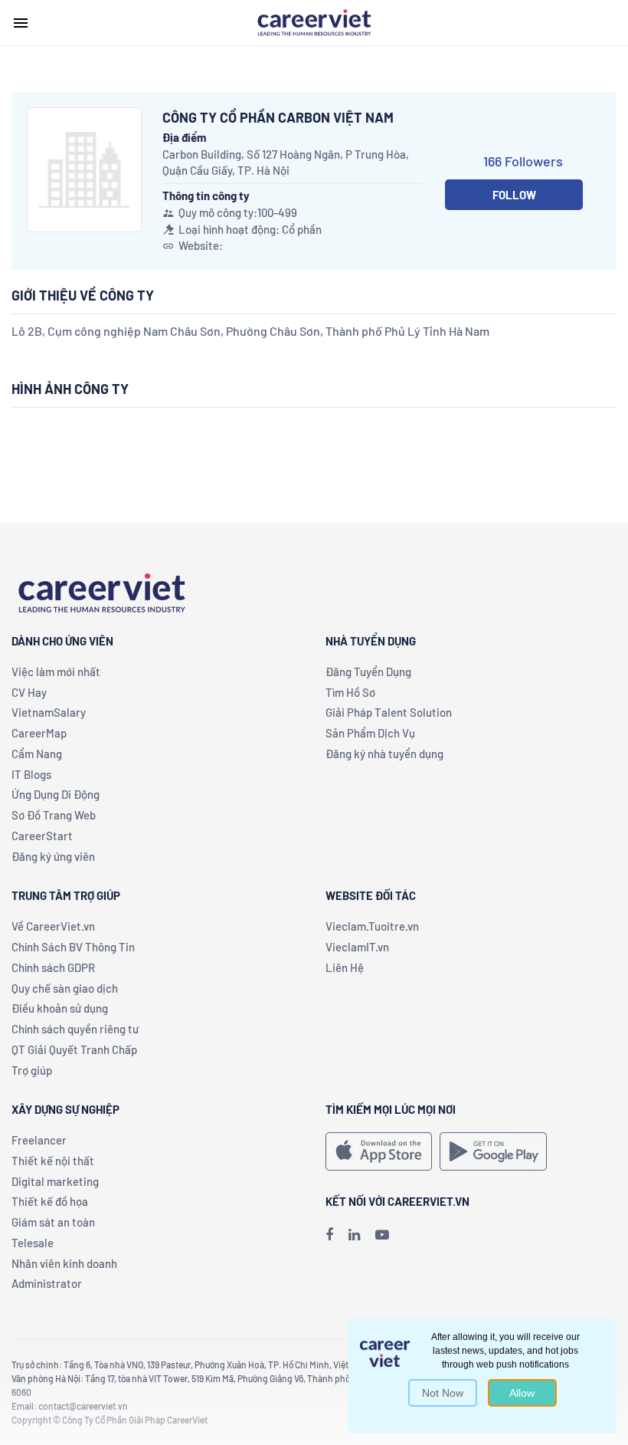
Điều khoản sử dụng (59, 1008)
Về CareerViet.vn (53, 926)
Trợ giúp (31, 1070)
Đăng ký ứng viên (53, 856)
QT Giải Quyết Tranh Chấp (74, 1049)
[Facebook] (329, 1234)
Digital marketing (55, 1181)
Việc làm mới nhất (55, 671)
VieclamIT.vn (357, 947)
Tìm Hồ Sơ (350, 692)
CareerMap (39, 733)
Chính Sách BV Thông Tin (73, 947)
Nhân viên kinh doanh (64, 1263)
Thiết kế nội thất (52, 1160)
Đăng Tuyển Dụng (368, 671)
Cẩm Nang (36, 753)
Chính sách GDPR (53, 967)
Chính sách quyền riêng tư (75, 1029)
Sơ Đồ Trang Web (53, 815)
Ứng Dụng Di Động (55, 794)
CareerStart (42, 835)
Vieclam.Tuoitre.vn (372, 926)
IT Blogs (31, 774)
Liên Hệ (344, 967)
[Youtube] (382, 1234)
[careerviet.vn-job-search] (378, 1151)
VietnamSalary (48, 712)
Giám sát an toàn (53, 1222)
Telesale (32, 1243)
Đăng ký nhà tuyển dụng (384, 753)
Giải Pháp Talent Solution (388, 712)
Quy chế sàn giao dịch (64, 988)
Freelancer (39, 1140)
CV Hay (29, 692)
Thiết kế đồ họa (49, 1201)
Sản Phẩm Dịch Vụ (370, 733)
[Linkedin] (354, 1234)
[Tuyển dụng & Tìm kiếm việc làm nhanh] (314, 21)
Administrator (46, 1283)
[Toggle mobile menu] (20, 22)
